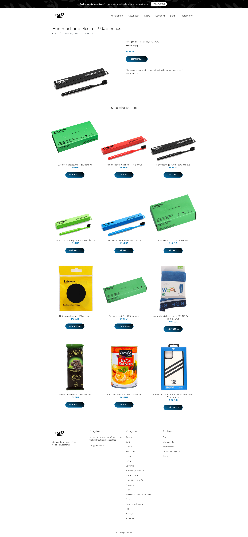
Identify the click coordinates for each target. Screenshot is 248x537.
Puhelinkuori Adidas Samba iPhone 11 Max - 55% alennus (173, 395)
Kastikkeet (133, 15)
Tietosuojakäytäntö (171, 451)
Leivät (128, 461)
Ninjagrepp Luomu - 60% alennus (75, 316)
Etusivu (55, 33)
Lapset (129, 456)
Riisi (127, 509)
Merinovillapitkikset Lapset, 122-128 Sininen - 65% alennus (173, 317)
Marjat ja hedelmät (134, 480)
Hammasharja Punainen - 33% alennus (124, 164)
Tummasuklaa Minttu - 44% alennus (75, 394)
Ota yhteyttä (168, 442)
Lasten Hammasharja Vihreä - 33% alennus (75, 240)
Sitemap (166, 456)
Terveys (129, 513)
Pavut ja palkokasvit (135, 504)
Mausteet (130, 485)
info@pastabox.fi (96, 445)
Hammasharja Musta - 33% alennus (173, 164)
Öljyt (128, 489)
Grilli (128, 442)
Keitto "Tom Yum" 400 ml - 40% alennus (124, 394)
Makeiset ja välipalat (135, 470)
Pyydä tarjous (159, 4)
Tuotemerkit (186, 15)
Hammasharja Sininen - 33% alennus (124, 240)
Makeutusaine (132, 475)
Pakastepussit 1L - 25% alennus (173, 240)
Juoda (129, 446)
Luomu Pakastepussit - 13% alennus (75, 164)
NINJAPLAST (154, 42)
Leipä (147, 15)
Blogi (172, 15)
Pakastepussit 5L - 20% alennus (124, 316)
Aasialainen (117, 15)
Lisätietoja (136, 59)
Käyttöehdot (168, 446)
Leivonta (160, 15)
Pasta (128, 499)
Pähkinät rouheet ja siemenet (139, 494)
